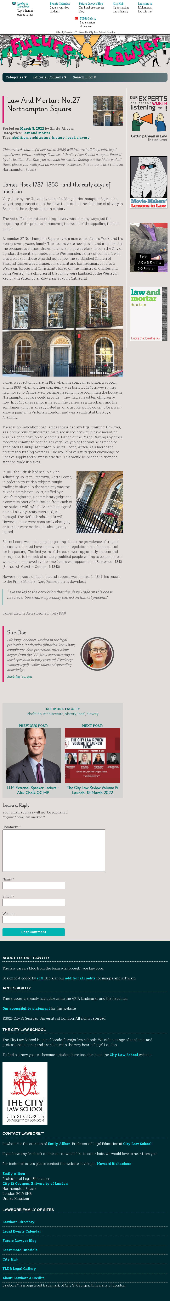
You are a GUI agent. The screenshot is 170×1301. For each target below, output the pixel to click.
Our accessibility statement (26, 1008)
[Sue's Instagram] (97, 653)
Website (8, 913)
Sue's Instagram (19, 676)
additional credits (80, 978)
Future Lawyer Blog (19, 1240)
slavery (83, 137)
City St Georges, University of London (35, 1183)
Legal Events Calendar (21, 1231)
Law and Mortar (36, 133)
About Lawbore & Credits (23, 1278)
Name (8, 879)
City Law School (124, 1054)
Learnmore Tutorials (20, 1250)
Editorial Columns (48, 77)
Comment (11, 827)
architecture (39, 137)
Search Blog (83, 77)
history (58, 137)
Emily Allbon (59, 1143)
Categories (15, 77)
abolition (20, 137)
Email (8, 896)
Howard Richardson (114, 1163)
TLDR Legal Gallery (19, 1268)
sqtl (40, 978)
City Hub (10, 1259)
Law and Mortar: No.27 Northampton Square (43, 104)
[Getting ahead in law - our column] (149, 118)
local (70, 137)
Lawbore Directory (18, 1222)
